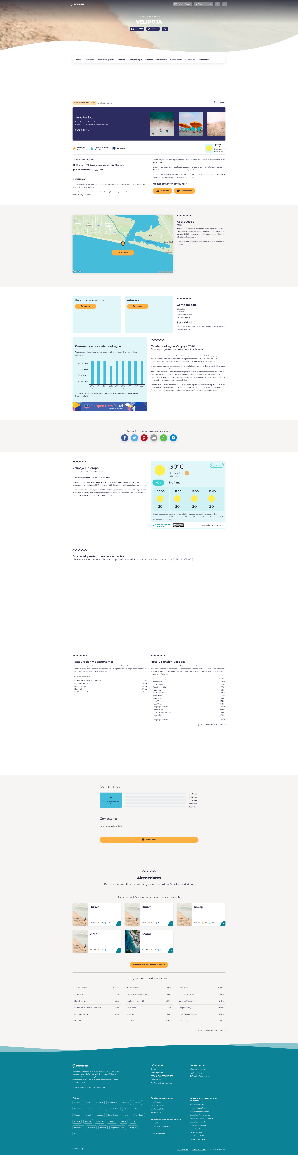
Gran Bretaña (113, 1109)
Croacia (77, 1115)
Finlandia (77, 1109)
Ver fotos (139, 29)
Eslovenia (91, 1128)
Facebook (91, 1087)
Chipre (77, 1134)
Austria (77, 1121)
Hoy (158, 482)
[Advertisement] (142, 82)
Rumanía (112, 1121)
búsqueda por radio (187, 237)
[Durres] (80, 906)
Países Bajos (138, 1115)
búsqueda (220, 234)
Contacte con (156, 1080)
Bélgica (88, 1103)
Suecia (123, 1121)
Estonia (137, 1103)
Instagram (101, 1087)
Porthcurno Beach (197, 1105)
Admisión (121, 60)
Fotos (78, 60)
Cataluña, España (157, 1105)
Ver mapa (154, 29)
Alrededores (204, 60)
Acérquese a (89, 60)
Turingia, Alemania (158, 1133)
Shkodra (157, 16)
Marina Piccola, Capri (198, 1108)
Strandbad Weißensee (198, 1129)
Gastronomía (161, 60)
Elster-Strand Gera (197, 1139)
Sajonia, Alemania (158, 1130)
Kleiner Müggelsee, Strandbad (201, 1118)
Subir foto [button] (165, 191)
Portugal (99, 1121)
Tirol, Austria (156, 1102)
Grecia (100, 1109)
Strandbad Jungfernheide (200, 1115)
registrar (86, 306)
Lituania (100, 1115)
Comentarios (190, 60)
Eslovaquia (78, 1128)
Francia (89, 1109)
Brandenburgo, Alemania (160, 1126)
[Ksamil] (132, 933)
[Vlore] (80, 933)
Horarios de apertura (106, 60)
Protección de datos (199, 1150)
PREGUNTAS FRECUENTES (162, 1076)
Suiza (133, 1121)
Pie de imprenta (182, 1150)
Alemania (125, 1103)
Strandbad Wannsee (198, 1125)
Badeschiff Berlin (196, 1132)
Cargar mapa (123, 252)
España (103, 1128)
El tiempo (149, 60)
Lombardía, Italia (157, 1109)
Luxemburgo (113, 1115)
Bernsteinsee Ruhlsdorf (199, 1136)
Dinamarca (112, 1103)
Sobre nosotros (157, 1073)
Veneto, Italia (156, 1112)
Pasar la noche (176, 60)
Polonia (88, 1121)
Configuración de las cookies (162, 1083)
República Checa (117, 1128)
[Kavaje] (184, 906)
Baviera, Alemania (158, 1116)
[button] (182, 4)
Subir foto (85, 130)
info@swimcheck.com (198, 1069)
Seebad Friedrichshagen (199, 1111)
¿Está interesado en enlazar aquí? (211, 724)
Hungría (132, 1128)
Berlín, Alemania (157, 1123)
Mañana (175, 482)
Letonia (88, 1115)
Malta (126, 1115)
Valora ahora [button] (186, 191)
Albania (141, 16)
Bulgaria (99, 1103)
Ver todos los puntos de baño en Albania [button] (149, 965)
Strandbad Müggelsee (198, 1122)
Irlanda (126, 1109)
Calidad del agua (135, 60)
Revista (153, 1069)
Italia (137, 1109)
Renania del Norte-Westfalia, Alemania (166, 1119)
